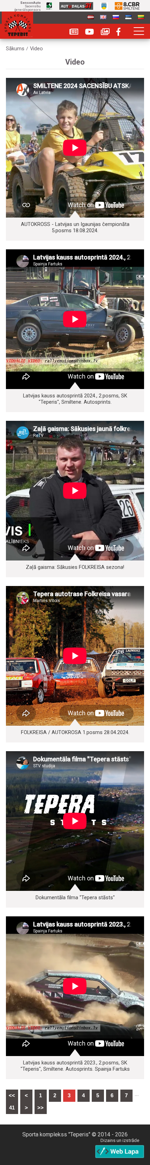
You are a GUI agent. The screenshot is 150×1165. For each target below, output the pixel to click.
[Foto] (105, 32)
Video (36, 49)
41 (12, 1108)
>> (40, 1108)
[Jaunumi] (73, 32)
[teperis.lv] (17, 25)
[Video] (89, 32)
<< (12, 1095)
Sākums (15, 49)
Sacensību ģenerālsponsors (27, 6)
